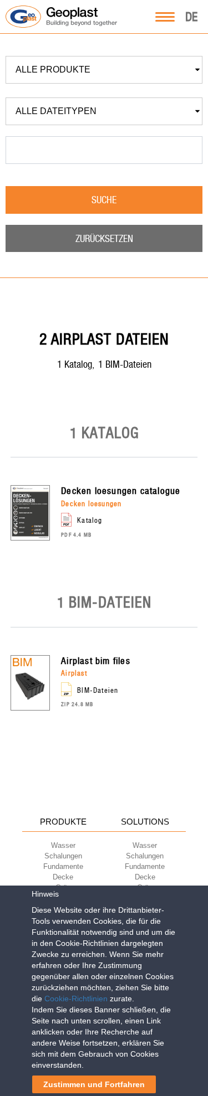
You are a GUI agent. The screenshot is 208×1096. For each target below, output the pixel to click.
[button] (104, 70)
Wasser (63, 845)
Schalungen (63, 856)
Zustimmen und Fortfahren (94, 1084)
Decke (63, 877)
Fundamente (63, 866)
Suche (104, 199)
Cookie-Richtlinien (76, 998)
